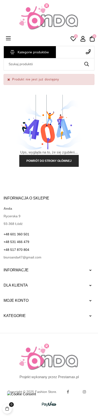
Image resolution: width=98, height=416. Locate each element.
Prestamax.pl (68, 377)
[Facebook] (68, 392)
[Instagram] (84, 392)
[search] (86, 64)
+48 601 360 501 (75, 52)
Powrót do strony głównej (49, 161)
